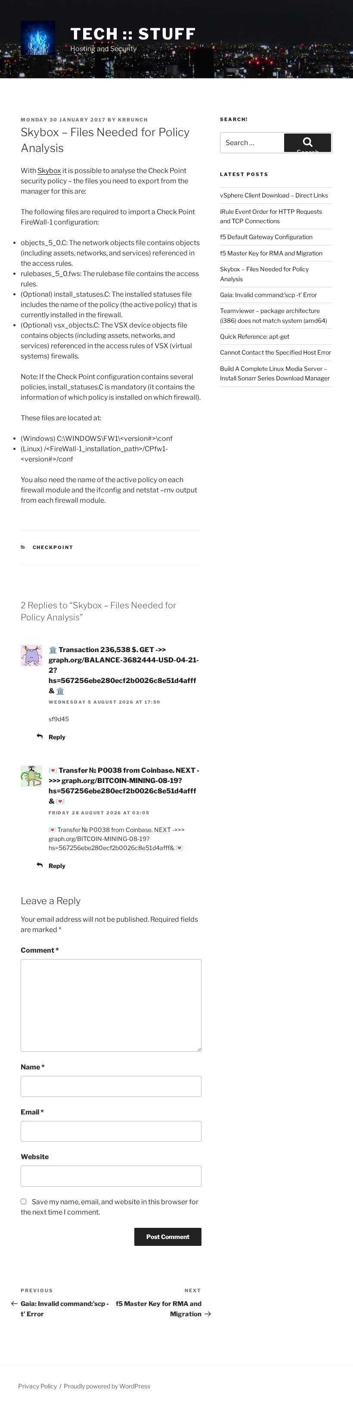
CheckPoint (53, 547)
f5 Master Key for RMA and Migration (271, 253)
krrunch (133, 120)
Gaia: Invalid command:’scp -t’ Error (268, 294)
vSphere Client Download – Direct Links (274, 195)
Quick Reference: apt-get (254, 336)
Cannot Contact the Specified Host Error (275, 352)
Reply (57, 737)
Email (32, 1112)
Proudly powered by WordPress (107, 1386)
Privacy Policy (37, 1386)
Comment (40, 950)
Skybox (49, 171)
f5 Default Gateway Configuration (266, 236)
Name (33, 1067)
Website (35, 1157)
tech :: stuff (133, 33)
